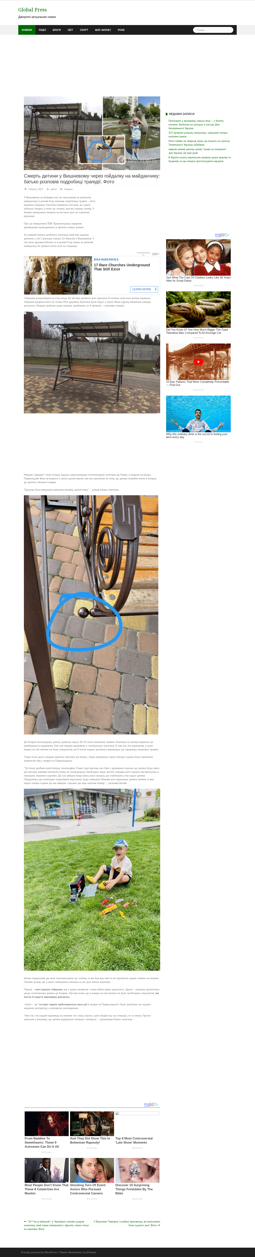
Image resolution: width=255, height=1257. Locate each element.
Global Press (32, 10)
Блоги (57, 30)
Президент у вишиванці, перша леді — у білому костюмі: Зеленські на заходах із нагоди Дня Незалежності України (196, 124)
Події (42, 30)
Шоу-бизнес (103, 30)
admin (53, 189)
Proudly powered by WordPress (39, 1252)
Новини (27, 30)
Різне (121, 30)
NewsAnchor (75, 1252)
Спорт (84, 30)
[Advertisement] (127, 63)
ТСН (49, 223)
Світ (70, 30)
